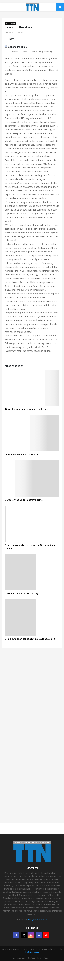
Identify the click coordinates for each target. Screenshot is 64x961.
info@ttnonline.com (37, 919)
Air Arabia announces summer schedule (26, 409)
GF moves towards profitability (21, 593)
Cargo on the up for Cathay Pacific (24, 499)
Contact (31, 958)
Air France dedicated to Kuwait (21, 454)
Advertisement (19, 958)
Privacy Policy (43, 958)
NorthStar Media (32, 952)
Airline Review (10, 23)
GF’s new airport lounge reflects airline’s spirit (30, 638)
